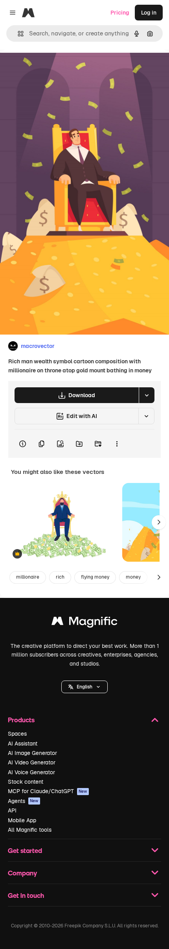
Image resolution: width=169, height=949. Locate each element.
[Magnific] (84, 623)
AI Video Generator (31, 762)
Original (50, 67)
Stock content (25, 781)
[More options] (117, 443)
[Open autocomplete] (17, 34)
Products (21, 720)
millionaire (27, 577)
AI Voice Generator (31, 772)
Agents (23, 801)
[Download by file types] (146, 395)
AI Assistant (22, 743)
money (133, 577)
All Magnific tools (29, 829)
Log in (148, 12)
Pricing (119, 12)
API (12, 810)
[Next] (159, 522)
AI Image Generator (32, 753)
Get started (25, 850)
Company (22, 873)
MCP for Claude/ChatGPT (47, 791)
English (84, 687)
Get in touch (26, 895)
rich (60, 577)
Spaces (17, 733)
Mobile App (22, 820)
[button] (84, 687)
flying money (95, 577)
